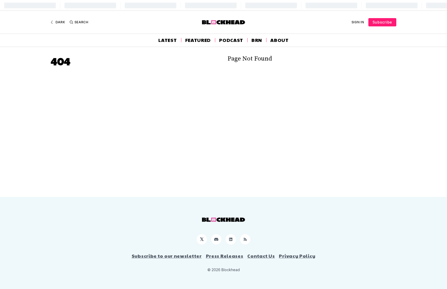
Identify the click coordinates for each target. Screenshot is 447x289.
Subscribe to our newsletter (167, 256)
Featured (198, 40)
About (279, 40)
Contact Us (261, 256)
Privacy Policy (297, 256)
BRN (256, 40)
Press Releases (224, 256)
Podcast (231, 40)
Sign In (358, 22)
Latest (167, 40)
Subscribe (382, 22)
